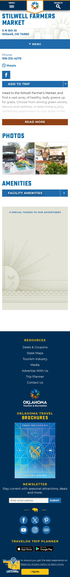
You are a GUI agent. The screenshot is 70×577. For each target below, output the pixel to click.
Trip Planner (35, 377)
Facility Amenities (25, 193)
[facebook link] (24, 520)
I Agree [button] (35, 571)
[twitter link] (35, 520)
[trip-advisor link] (46, 530)
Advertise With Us (35, 371)
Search (58, 3)
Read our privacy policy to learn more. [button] (42, 564)
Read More (35, 122)
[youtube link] (24, 530)
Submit (54, 500)
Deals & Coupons (35, 347)
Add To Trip (19, 84)
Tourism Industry (35, 359)
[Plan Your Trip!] (11, 565)
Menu (12, 3)
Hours (11, 65)
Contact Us (35, 382)
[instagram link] (35, 530)
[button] (11, 5)
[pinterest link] (46, 520)
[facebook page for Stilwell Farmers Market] (6, 75)
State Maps (35, 353)
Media (35, 365)
